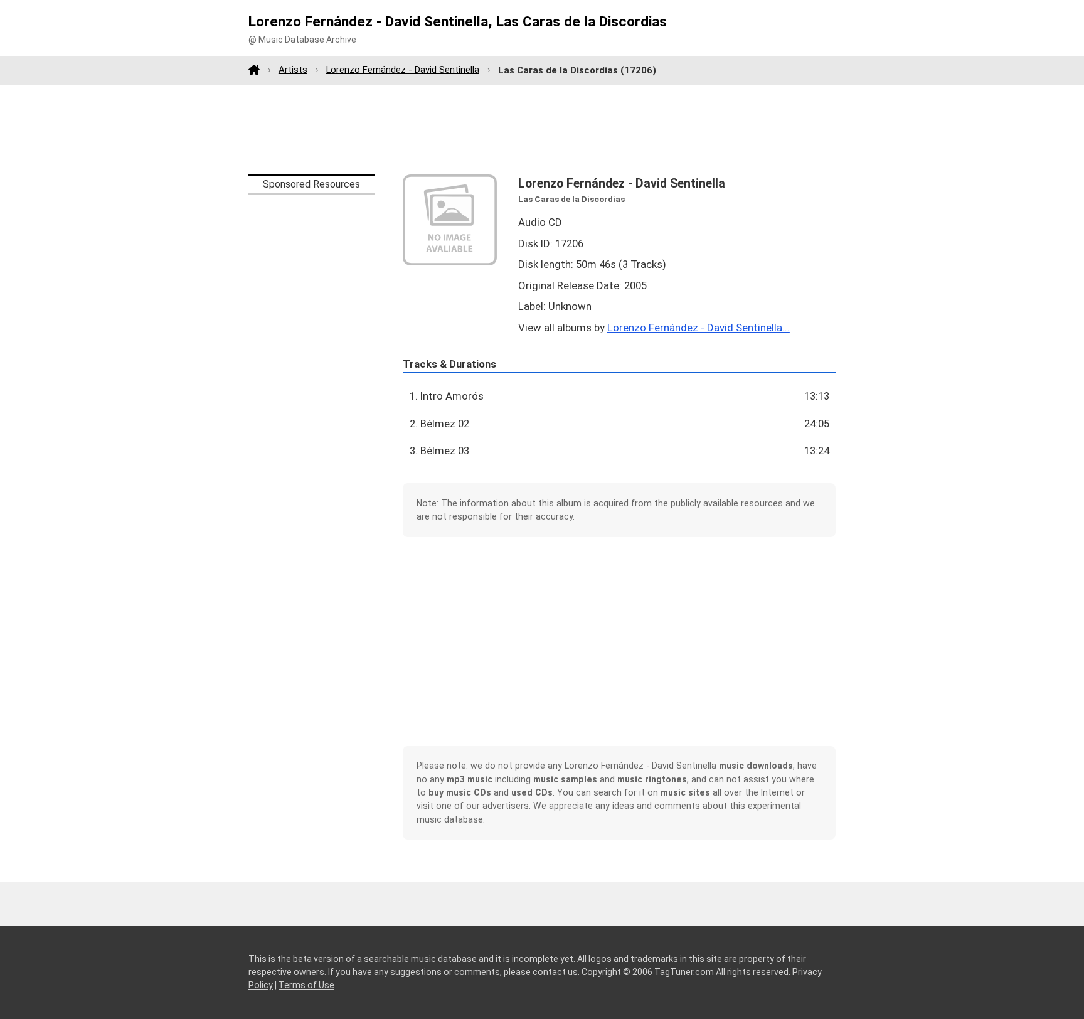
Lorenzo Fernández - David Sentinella (402, 69)
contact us (555, 972)
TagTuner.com (684, 972)
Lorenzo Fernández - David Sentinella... (698, 327)
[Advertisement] (542, 129)
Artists (293, 69)
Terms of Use (306, 985)
